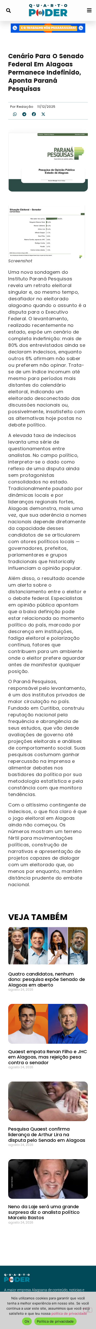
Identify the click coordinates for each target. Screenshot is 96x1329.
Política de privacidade (55, 1321)
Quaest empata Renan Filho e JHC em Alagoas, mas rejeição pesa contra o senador (47, 1057)
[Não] (87, 1310)
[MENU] (89, 10)
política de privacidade (69, 1313)
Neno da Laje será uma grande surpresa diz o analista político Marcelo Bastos (44, 1212)
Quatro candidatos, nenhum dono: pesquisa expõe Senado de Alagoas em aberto (46, 979)
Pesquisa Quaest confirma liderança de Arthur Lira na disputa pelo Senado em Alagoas (46, 1134)
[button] (8, 10)
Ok (27, 1321)
